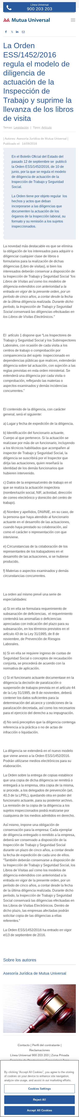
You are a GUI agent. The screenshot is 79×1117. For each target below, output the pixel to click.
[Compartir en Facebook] (5, 31)
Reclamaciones (39, 1050)
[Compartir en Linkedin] (17, 31)
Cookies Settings (39, 1088)
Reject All (39, 1099)
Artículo (47, 127)
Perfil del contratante (46, 1045)
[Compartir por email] (23, 31)
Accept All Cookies (39, 1110)
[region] (39, 1088)
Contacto (24, 1045)
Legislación (21, 127)
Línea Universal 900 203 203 (29, 1055)
